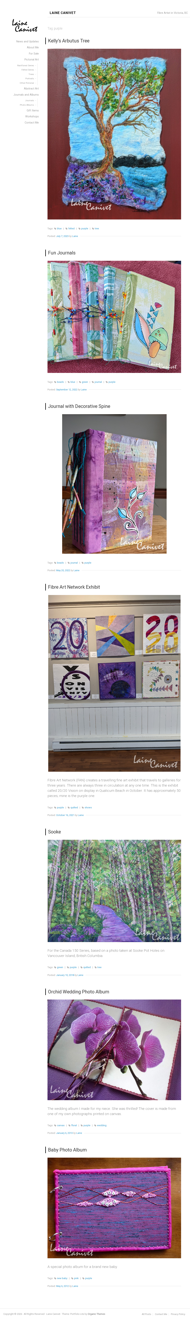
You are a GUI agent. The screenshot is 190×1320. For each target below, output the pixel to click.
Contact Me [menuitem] (32, 122)
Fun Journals (62, 253)
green (85, 382)
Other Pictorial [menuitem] (27, 83)
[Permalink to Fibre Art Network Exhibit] (114, 683)
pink (76, 1278)
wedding (102, 1125)
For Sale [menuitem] (34, 53)
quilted (74, 807)
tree (97, 228)
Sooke (54, 832)
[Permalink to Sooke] (114, 891)
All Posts (146, 1314)
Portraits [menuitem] (29, 78)
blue (59, 228)
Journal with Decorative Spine (79, 406)
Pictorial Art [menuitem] (31, 59)
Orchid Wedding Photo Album (78, 992)
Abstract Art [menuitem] (31, 88)
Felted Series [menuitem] (28, 69)
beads (60, 382)
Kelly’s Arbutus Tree (68, 41)
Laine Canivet (63, 13)
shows (88, 807)
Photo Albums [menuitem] (27, 105)
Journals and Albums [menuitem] (26, 94)
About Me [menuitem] (33, 47)
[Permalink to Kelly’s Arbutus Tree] (114, 134)
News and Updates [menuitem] (27, 41)
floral (74, 1125)
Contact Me (161, 1314)
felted (71, 228)
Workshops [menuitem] (32, 116)
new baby (62, 1278)
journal (98, 382)
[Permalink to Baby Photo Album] (114, 1208)
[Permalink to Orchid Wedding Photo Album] (114, 1050)
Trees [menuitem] (31, 74)
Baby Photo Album (67, 1150)
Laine (75, 236)
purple (84, 228)
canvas (61, 1125)
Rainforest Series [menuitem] (25, 65)
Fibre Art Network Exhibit (74, 587)
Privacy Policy (178, 1314)
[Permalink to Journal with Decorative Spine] (114, 484)
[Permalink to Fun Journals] (114, 317)
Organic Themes (96, 1314)
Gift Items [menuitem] (33, 110)
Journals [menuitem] (29, 100)
